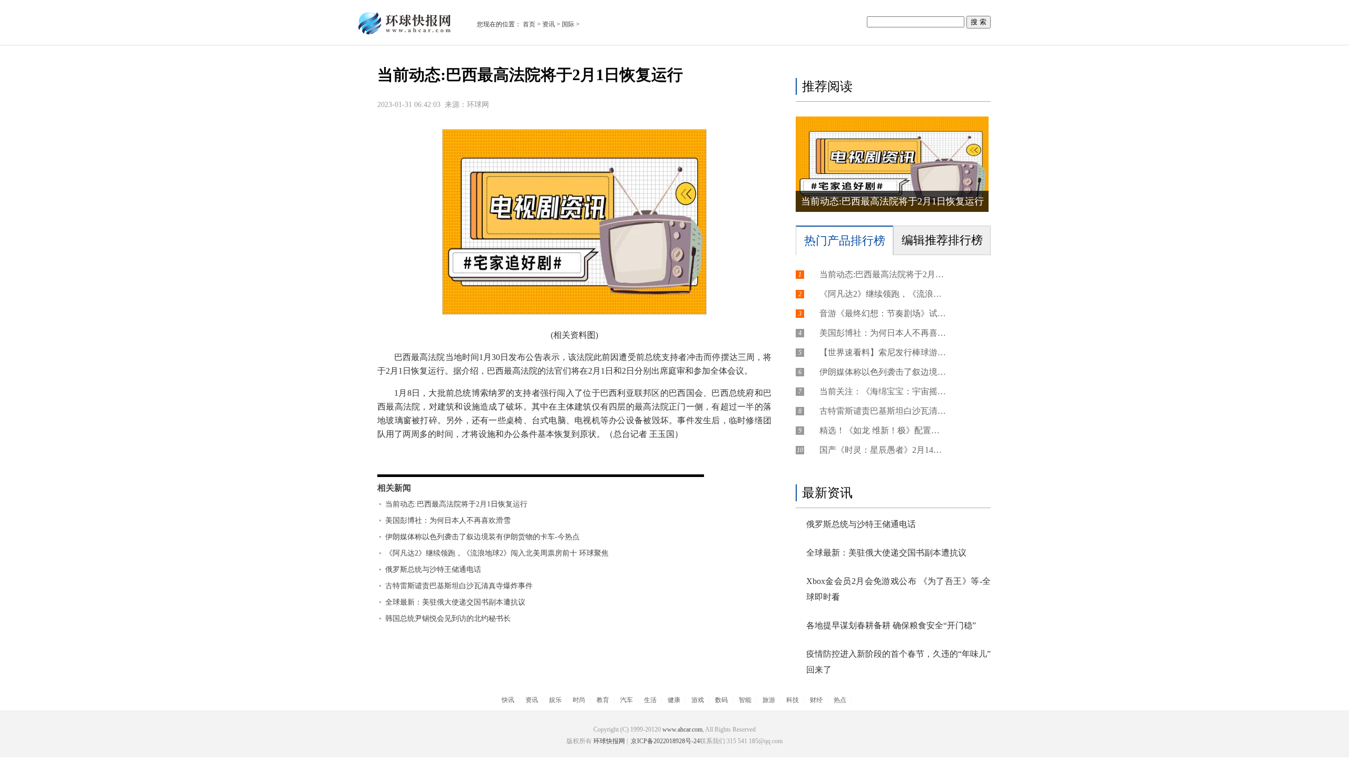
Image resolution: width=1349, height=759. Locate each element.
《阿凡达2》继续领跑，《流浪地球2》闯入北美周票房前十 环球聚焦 (497, 553)
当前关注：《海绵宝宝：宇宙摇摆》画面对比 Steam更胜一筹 (882, 391)
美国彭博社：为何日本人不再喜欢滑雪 (448, 520)
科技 (792, 700)
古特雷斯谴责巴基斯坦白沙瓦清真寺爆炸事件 (459, 586)
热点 (840, 700)
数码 (721, 700)
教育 (603, 700)
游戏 (697, 700)
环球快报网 (609, 741)
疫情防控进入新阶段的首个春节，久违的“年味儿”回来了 (898, 661)
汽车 (626, 700)
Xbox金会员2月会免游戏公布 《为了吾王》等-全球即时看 (898, 589)
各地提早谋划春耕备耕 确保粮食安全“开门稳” (891, 625)
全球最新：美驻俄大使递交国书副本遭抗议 (455, 602)
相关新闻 (394, 487)
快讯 (508, 700)
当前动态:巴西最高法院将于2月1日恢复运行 (456, 504)
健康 (674, 700)
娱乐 (555, 700)
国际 (568, 24)
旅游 (769, 700)
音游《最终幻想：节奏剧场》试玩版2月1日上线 (882, 313)
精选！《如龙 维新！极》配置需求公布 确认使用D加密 (882, 430)
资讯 (548, 24)
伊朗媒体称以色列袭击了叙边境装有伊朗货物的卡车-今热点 (482, 537)
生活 (650, 700)
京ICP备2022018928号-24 (664, 741)
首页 (529, 24)
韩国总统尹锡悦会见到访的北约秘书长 (448, 618)
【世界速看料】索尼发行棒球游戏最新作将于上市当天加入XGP (882, 352)
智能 (745, 700)
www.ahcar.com (682, 729)
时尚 (579, 700)
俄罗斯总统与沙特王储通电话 (433, 569)
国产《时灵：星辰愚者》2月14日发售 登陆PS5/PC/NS (882, 449)
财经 (816, 700)
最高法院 (447, 456)
